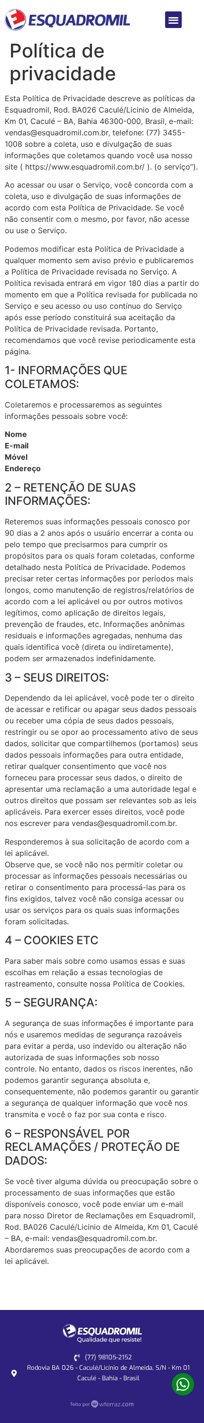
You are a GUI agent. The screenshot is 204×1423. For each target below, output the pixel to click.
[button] (173, 19)
